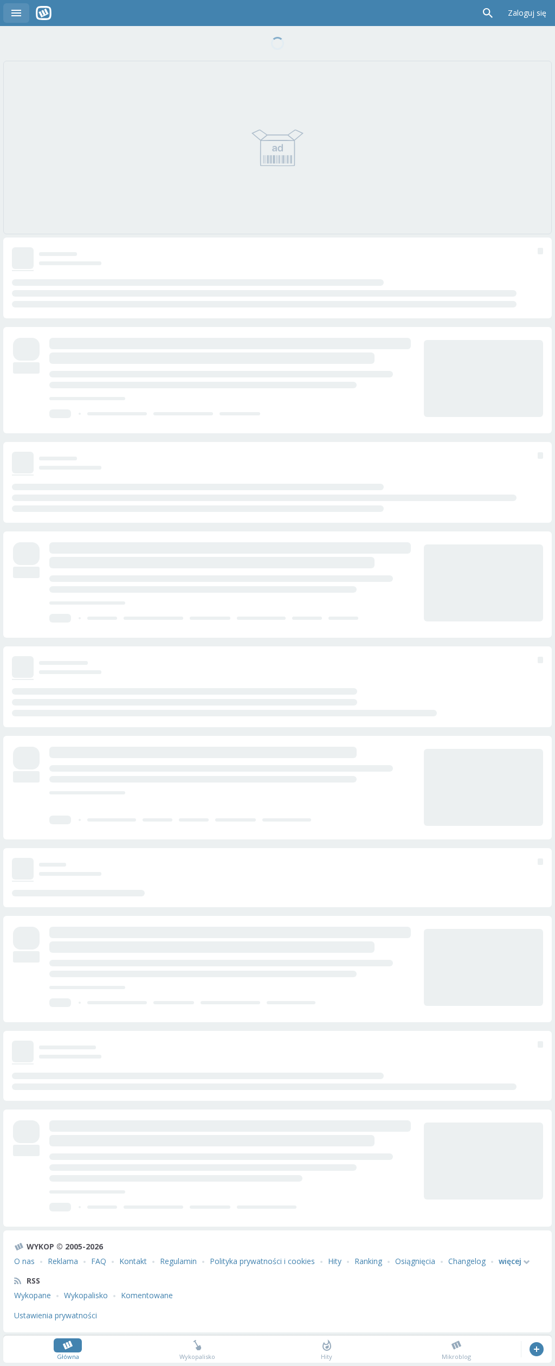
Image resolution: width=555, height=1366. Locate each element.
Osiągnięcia (415, 1261)
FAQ (98, 1261)
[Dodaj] (536, 1349)
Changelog (467, 1261)
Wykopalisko (86, 1295)
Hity (334, 1261)
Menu (16, 13)
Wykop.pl (43, 13)
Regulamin (178, 1261)
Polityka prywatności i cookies (262, 1261)
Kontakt (133, 1261)
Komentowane (147, 1295)
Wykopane (32, 1295)
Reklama (63, 1261)
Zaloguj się (527, 13)
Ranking (368, 1261)
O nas (24, 1261)
